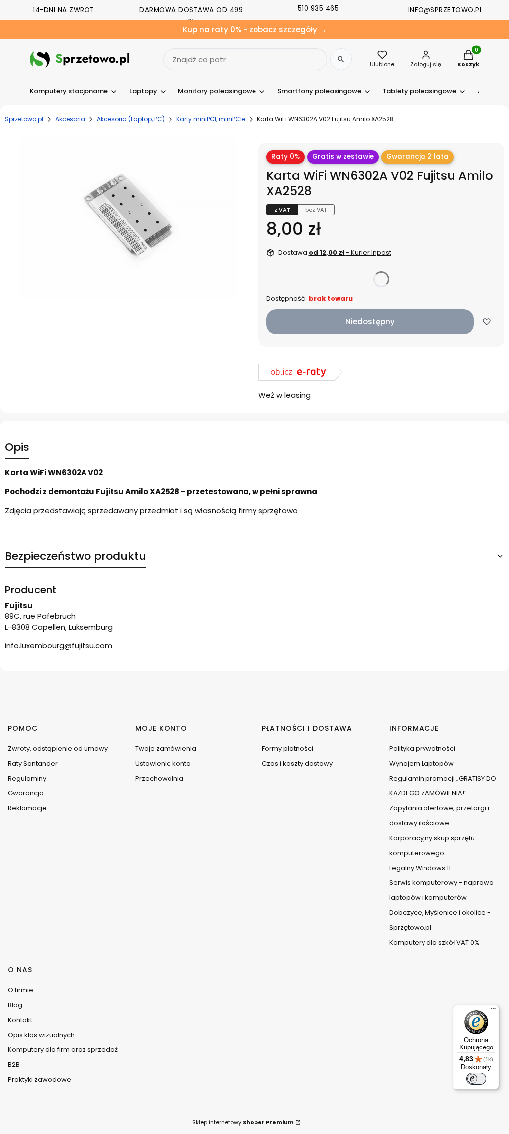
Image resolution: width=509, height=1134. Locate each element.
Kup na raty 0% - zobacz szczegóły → (255, 29)
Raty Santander (33, 763)
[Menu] (493, 1011)
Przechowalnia (159, 778)
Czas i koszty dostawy (297, 763)
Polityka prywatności (422, 748)
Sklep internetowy (243, 1122)
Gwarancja (26, 793)
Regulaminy (27, 778)
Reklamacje (27, 808)
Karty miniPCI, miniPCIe (210, 119)
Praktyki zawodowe (39, 1079)
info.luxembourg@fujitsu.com (58, 645)
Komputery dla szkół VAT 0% (434, 942)
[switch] (476, 1079)
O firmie (20, 990)
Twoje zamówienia (165, 748)
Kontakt (20, 1020)
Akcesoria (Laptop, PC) (131, 119)
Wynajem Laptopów (421, 763)
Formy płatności (287, 748)
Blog (15, 1005)
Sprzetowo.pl (24, 119)
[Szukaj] (341, 59)
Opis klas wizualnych (41, 1035)
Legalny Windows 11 (420, 867)
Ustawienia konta (163, 763)
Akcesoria (70, 119)
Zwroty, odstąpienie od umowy (58, 748)
